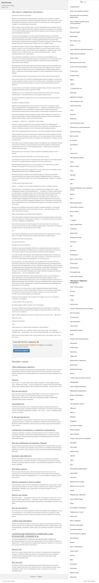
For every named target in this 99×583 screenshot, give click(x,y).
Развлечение (73, 352)
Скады (71, 110)
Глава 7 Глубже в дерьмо (76, 287)
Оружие (72, 179)
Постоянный (73, 564)
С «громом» (73, 220)
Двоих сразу (73, 577)
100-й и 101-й (73, 516)
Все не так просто (19, 391)
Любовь (72, 84)
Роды (71, 198)
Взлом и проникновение (76, 395)
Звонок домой (73, 365)
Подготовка (73, 242)
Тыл (71, 246)
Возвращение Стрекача (76, 330)
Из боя (71, 162)
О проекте (33, 576)
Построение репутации (76, 369)
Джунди (72, 490)
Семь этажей (73, 447)
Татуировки (73, 421)
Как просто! (17, 562)
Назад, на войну (74, 211)
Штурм (72, 295)
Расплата (72, 555)
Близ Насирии (73, 144)
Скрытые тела (73, 153)
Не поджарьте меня (75, 272)
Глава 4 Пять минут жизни (77, 123)
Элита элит (73, 477)
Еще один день (74, 304)
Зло (71, 149)
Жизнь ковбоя (73, 36)
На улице (72, 291)
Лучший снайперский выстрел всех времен (81, 308)
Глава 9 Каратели (74, 434)
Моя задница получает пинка (77, 62)
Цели (71, 464)
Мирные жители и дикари (77, 481)
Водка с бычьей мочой (76, 224)
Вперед (72, 373)
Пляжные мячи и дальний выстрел (79, 339)
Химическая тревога (75, 131)
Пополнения (73, 568)
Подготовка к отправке (76, 425)
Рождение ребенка (75, 430)
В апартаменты (74, 255)
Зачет (71, 183)
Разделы (39, 576)
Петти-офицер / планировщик (78, 507)
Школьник (73, 175)
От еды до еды (74, 71)
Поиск (83, 2)
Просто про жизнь (20, 495)
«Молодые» (73, 408)
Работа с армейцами (75, 520)
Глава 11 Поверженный (76, 546)
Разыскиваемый (74, 538)
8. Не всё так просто (20, 417)
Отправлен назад (74, 75)
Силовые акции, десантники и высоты (80, 378)
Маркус (72, 79)
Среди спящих (74, 473)
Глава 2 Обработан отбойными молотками (81, 49)
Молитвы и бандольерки (76, 525)
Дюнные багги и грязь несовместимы (80, 127)
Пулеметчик (73, 118)
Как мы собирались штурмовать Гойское (29, 443)
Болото (72, 334)
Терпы (71, 460)
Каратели (72, 456)
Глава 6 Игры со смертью (76, 207)
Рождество (73, 114)
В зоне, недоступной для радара (78, 66)
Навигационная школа (76, 203)
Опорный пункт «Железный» (78, 494)
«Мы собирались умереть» (77, 157)
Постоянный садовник (76, 529)
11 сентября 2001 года (76, 88)
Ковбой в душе (74, 28)
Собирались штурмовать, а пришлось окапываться (33, 430)
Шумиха (72, 194)
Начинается (73, 250)
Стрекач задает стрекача (76, 276)
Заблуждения (73, 343)
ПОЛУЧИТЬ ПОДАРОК (21, 350)
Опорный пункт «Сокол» (76, 512)
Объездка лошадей (75, 32)
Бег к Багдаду (73, 140)
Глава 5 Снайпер (74, 166)
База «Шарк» (73, 443)
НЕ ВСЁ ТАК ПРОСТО (22, 456)
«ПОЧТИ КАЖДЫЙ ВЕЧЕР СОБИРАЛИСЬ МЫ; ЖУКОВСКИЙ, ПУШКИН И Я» (32, 535)
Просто (15, 380)
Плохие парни (74, 263)
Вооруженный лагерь (75, 237)
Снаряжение (73, 229)
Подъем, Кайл (73, 233)
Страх (71, 170)
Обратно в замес (74, 572)
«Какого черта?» (74, 551)
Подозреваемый (74, 382)
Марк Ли (72, 412)
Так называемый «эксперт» (77, 404)
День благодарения (75, 321)
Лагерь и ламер (74, 58)
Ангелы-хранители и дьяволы (78, 533)
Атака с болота (74, 326)
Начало (72, 503)
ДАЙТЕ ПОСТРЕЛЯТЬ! (22, 521)
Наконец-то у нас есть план (77, 486)
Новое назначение (75, 313)
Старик (72, 300)
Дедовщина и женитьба (76, 97)
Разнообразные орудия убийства (78, 469)
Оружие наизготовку (75, 105)
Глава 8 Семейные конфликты (78, 386)
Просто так (17, 549)
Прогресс (72, 542)
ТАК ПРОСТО (18, 404)
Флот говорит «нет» (75, 41)
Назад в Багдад (74, 347)
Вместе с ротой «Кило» (76, 259)
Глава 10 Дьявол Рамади (76, 499)
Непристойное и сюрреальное (78, 360)
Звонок (72, 45)
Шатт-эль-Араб (74, 136)
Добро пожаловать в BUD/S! (77, 54)
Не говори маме (74, 317)
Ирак (71, 216)
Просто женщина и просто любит (26, 482)
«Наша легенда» (74, 451)
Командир (72, 417)
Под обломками (74, 268)
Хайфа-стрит (73, 356)
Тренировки (73, 92)
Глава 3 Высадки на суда (76, 101)
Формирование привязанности (78, 391)
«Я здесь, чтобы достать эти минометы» (80, 438)
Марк (71, 559)
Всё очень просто (19, 469)
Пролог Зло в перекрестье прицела (79, 11)
